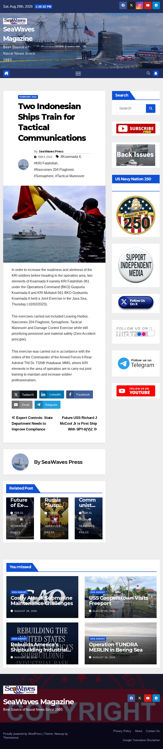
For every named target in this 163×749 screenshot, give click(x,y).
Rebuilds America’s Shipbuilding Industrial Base (39, 649)
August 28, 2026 (25, 611)
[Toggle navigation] (78, 73)
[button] (148, 73)
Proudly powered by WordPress (23, 733)
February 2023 (28, 97)
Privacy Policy (122, 731)
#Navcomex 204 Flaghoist (53, 169)
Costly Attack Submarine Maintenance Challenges (42, 600)
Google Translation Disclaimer (141, 740)
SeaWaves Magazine (38, 701)
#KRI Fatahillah (46, 163)
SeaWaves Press (51, 151)
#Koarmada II (70, 156)
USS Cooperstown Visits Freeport (118, 600)
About (138, 731)
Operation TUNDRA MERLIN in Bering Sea (116, 647)
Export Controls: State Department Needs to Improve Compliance (32, 423)
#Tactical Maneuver (69, 176)
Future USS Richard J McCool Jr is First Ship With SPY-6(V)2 (78, 423)
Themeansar (10, 737)
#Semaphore (43, 176)
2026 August (19, 592)
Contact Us (153, 731)
